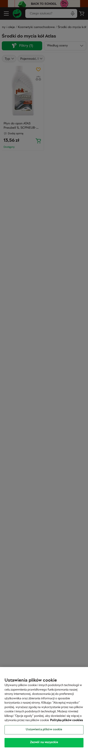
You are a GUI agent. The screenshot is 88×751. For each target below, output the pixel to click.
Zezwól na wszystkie (44, 742)
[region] (44, 709)
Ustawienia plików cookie (44, 729)
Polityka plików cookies (66, 720)
